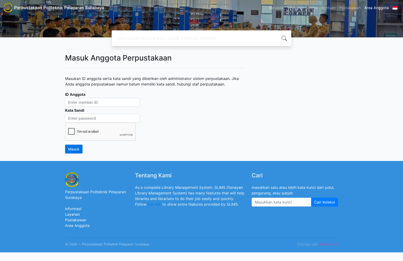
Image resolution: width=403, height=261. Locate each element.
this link (154, 204)
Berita (312, 7)
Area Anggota (376, 7)
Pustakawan (350, 7)
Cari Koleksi (324, 202)
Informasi (295, 7)
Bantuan (328, 7)
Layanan (72, 214)
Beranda (276, 7)
